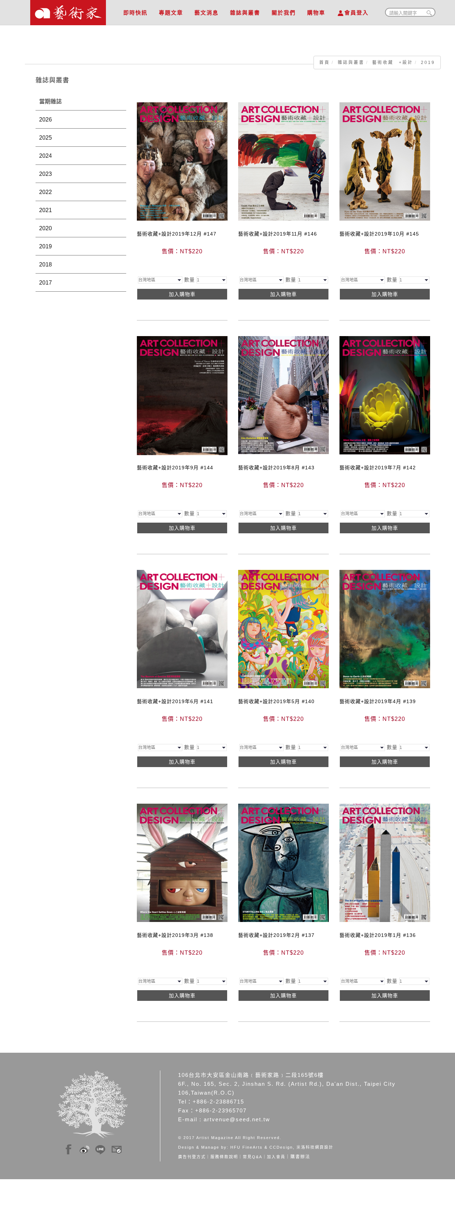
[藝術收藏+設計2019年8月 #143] (283, 395)
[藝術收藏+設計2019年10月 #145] (384, 161)
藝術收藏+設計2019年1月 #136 (377, 935)
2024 (45, 156)
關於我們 (284, 13)
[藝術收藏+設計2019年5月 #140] (283, 628)
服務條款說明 (224, 1157)
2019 (428, 62)
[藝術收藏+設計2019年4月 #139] (384, 628)
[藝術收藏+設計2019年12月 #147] (182, 161)
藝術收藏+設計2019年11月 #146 (277, 234)
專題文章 (171, 13)
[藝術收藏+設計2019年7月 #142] (384, 395)
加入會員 (276, 1157)
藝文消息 (206, 13)
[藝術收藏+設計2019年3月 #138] (182, 862)
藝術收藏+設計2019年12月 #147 (176, 234)
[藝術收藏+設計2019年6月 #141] (182, 628)
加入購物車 (182, 294)
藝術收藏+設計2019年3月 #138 (175, 935)
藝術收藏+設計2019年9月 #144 (175, 467)
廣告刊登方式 (192, 1157)
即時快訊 (135, 13)
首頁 (324, 62)
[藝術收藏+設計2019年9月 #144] (182, 395)
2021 (45, 210)
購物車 (316, 13)
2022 (45, 192)
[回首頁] (68, 10)
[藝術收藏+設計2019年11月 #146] (283, 161)
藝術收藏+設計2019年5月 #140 (276, 701)
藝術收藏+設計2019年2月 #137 (276, 935)
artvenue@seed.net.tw (237, 1119)
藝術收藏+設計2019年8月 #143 (276, 467)
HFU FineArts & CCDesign (261, 1147)
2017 (45, 283)
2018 (45, 264)
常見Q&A (252, 1157)
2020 (45, 228)
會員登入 (356, 13)
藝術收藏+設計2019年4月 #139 (377, 701)
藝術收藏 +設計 (392, 62)
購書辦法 (300, 1156)
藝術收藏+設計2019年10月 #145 (379, 234)
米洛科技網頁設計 (314, 1147)
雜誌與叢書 (245, 13)
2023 (45, 174)
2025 (45, 138)
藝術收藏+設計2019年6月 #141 (175, 701)
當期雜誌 (50, 101)
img (68, 1148)
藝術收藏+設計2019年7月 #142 (377, 467)
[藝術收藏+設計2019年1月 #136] (384, 862)
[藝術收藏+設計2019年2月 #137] (283, 862)
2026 (45, 120)
